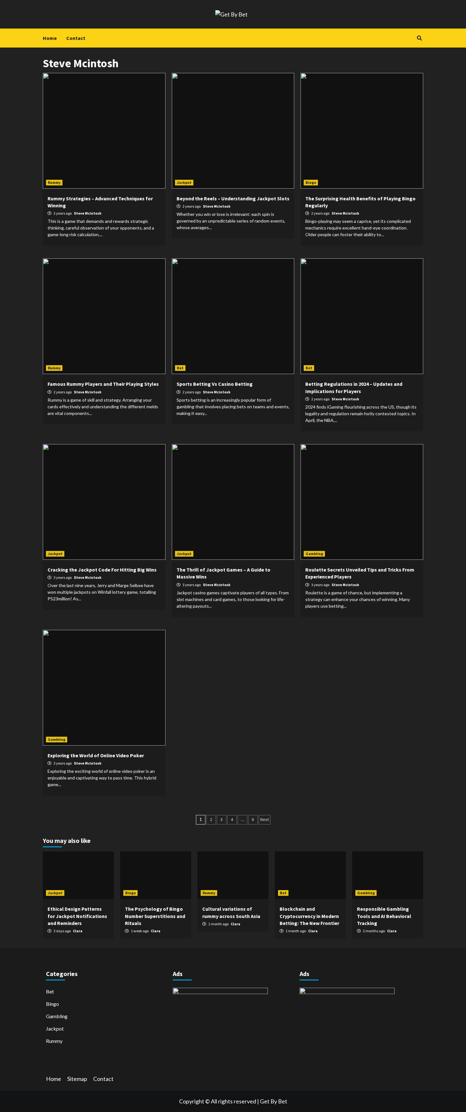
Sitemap (77, 1078)
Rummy (54, 182)
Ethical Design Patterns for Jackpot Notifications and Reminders (77, 916)
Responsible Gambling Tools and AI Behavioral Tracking (384, 916)
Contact (75, 38)
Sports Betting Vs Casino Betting (215, 384)
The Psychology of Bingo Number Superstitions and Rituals (155, 916)
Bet (180, 367)
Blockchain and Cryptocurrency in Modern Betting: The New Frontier (309, 916)
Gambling (314, 553)
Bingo (311, 182)
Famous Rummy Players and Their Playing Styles (103, 384)
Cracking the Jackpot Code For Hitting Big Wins (102, 569)
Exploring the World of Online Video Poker (96, 755)
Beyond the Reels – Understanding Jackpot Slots (233, 198)
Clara (77, 930)
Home (50, 38)
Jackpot (184, 182)
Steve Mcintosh (87, 213)
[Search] (419, 38)
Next (264, 819)
